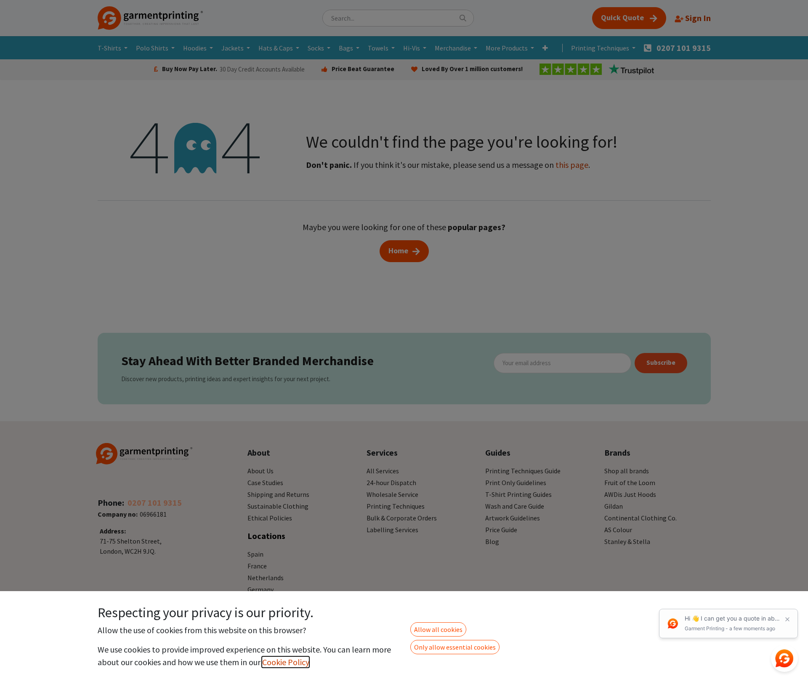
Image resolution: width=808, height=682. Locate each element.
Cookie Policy (285, 662)
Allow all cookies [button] (438, 629)
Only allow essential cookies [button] (455, 647)
